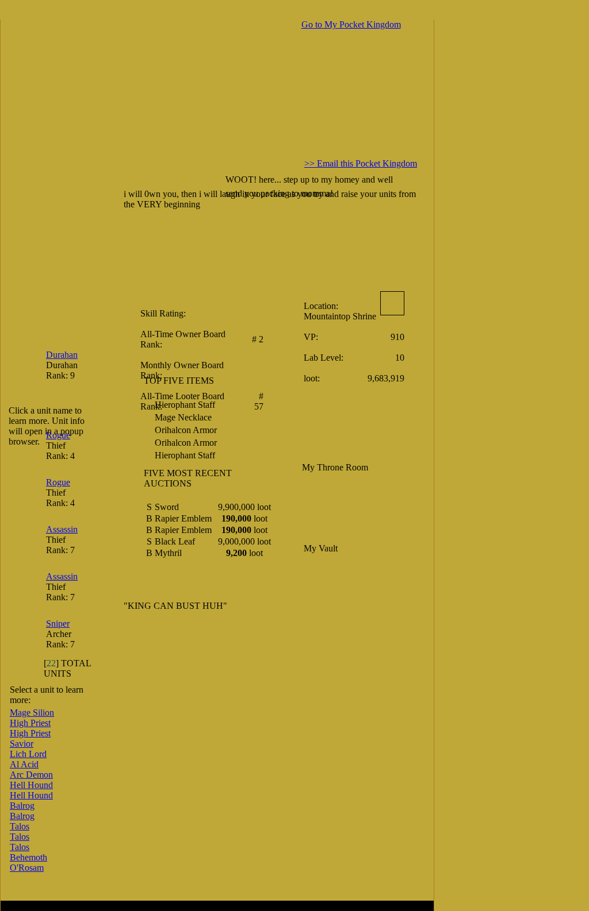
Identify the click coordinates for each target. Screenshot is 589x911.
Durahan (62, 355)
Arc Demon (31, 774)
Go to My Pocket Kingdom (351, 24)
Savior (21, 743)
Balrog (22, 805)
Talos (19, 826)
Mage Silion (32, 712)
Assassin (62, 529)
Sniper (58, 623)
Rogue (58, 435)
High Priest (30, 723)
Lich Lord (28, 754)
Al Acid (24, 764)
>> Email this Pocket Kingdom (360, 163)
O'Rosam (27, 868)
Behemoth (28, 857)
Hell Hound (31, 785)
